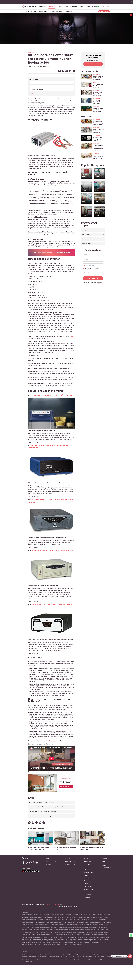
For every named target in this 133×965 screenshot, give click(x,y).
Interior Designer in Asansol (28, 935)
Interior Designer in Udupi (64, 929)
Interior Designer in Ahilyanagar (101, 934)
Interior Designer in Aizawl (82, 927)
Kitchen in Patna (36, 958)
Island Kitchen (58, 953)
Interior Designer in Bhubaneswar (76, 920)
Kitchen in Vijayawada (106, 956)
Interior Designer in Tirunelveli (40, 944)
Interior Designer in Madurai (82, 922)
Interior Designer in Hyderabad (71, 915)
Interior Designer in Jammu (29, 927)
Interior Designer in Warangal (77, 929)
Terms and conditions (89, 872)
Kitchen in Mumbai (59, 954)
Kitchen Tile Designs (102, 958)
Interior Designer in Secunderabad (54, 942)
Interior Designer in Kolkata (76, 917)
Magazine (33, 46)
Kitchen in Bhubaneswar (62, 958)
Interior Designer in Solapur (52, 929)
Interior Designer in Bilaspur (68, 935)
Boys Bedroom (41, 954)
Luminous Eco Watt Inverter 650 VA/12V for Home (52, 395)
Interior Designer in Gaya (34, 937)
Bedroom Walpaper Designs (75, 959)
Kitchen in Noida (51, 956)
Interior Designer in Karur (63, 939)
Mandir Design (80, 953)
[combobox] (84, 265)
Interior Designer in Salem (98, 924)
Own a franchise (88, 886)
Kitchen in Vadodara (42, 956)
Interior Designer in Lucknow (90, 914)
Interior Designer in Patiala (34, 934)
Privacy (86, 883)
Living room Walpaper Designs (61, 959)
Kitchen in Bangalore (50, 954)
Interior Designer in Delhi (27, 914)
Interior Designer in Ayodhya (103, 929)
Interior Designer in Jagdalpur (38, 932)
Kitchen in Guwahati (73, 958)
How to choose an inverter (37, 89)
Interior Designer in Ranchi (32, 924)
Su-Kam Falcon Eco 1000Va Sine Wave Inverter (52, 604)
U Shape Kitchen (50, 953)
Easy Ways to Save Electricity (46, 741)
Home (29, 46)
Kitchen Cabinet (25, 953)
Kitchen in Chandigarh (92, 958)
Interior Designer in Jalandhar (50, 925)
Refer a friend (87, 861)
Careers (86, 867)
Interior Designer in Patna (62, 920)
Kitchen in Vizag (96, 956)
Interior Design (38, 46)
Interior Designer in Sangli (27, 942)
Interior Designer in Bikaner (56, 927)
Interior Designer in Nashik (28, 922)
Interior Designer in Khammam (76, 939)
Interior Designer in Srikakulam (97, 942)
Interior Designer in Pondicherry (58, 924)
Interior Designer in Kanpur (69, 922)
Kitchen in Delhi (59, 956)
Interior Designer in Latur (102, 939)
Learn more (70, 1)
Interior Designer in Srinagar (85, 924)
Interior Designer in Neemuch (92, 932)
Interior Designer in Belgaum (41, 930)
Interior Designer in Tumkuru (74, 934)
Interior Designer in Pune (101, 917)
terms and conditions (96, 283)
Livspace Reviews (88, 889)
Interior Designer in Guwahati (90, 920)
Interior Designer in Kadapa (71, 930)
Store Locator (87, 878)
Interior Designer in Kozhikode (42, 927)
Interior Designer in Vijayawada (50, 917)
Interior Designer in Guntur (98, 930)
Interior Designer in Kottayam (65, 932)
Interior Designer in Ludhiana (72, 924)
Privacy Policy (47, 904)
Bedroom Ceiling (33, 953)
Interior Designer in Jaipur (42, 919)
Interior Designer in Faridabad (29, 915)
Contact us (86, 880)
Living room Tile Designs (48, 959)
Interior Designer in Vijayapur (79, 944)
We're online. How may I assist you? (119, 956)
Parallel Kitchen (72, 953)
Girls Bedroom (33, 954)
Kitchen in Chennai (77, 954)
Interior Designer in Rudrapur (60, 934)
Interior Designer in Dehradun (56, 922)
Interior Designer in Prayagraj (72, 940)
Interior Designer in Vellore (87, 934)
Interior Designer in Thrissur (95, 922)
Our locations (87, 894)
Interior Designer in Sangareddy (102, 940)
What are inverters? (36, 82)
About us (86, 875)
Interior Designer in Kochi (84, 915)
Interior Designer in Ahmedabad (29, 919)
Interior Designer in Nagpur (79, 919)
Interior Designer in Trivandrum (35, 920)
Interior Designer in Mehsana (44, 940)
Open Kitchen (65, 953)
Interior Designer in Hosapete (86, 937)
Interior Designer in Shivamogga (69, 942)
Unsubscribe (87, 897)
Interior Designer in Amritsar (36, 925)
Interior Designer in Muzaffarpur (58, 940)
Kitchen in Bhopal (82, 958)
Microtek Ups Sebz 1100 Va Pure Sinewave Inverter (53, 550)
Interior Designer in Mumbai (89, 917)
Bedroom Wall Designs (27, 961)
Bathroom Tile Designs (37, 959)
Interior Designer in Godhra (47, 937)
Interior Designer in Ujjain (66, 944)
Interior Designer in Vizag (63, 917)
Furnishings (48, 864)
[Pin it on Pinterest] (131, 15)
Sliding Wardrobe (89, 953)
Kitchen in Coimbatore (77, 956)
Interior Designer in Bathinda (55, 935)
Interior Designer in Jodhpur (90, 925)
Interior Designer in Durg (94, 935)
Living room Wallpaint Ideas (89, 959)
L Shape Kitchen (42, 953)
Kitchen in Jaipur (67, 956)
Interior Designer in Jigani (37, 939)
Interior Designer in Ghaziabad (104, 914)
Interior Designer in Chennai (57, 915)
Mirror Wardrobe (106, 953)
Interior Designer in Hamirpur (72, 937)
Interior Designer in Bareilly (28, 930)
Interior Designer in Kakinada (50, 939)
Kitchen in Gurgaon (96, 954)
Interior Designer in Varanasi (104, 925)
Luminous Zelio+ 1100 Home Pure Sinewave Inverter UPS (48, 446)
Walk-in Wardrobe (97, 953)
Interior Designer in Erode (39, 914)
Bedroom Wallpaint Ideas (101, 959)
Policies (86, 869)
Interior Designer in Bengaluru (43, 915)
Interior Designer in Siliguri (39, 929)
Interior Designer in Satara (40, 942)
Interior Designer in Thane (66, 919)
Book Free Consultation (93, 64)
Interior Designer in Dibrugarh (82, 935)
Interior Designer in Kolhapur (90, 939)
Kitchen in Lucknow (87, 956)
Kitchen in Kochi (52, 958)
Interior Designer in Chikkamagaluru (56, 930)
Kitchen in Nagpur (27, 958)
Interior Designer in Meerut (63, 925)
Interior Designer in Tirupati (54, 944)
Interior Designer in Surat (54, 919)
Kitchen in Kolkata (33, 956)
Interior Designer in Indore (77, 914)
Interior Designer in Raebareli (47, 934)
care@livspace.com (106, 867)
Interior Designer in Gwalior (60, 937)
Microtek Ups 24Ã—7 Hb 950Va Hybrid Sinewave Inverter (50, 501)
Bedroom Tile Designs (27, 959)
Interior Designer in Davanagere (84, 930)
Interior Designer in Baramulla (69, 927)
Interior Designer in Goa (91, 919)
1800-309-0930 (105, 863)
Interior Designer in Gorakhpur (76, 925)
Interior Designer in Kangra (52, 932)
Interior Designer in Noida (65, 914)
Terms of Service (56, 904)
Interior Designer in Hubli (99, 937)
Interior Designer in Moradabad (96, 927)
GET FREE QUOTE (93, 278)
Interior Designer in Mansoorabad (29, 940)
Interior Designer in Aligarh (90, 929)
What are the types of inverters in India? (40, 86)
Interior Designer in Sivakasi (83, 942)
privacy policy (88, 283)
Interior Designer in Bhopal (104, 920)
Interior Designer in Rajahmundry (87, 940)
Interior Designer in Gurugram (52, 914)
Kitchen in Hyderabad (87, 954)
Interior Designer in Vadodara (49, 920)
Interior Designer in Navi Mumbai (41, 922)
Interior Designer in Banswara (41, 935)
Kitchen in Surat (44, 958)
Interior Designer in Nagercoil (79, 932)
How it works (87, 864)
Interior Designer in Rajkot (44, 924)
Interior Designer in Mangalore (36, 917)
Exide (72, 336)
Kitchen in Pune (68, 954)
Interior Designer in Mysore (96, 915)
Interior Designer (88, 892)
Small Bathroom (25, 954)
